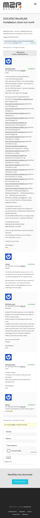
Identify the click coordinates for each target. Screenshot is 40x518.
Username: (9, 432)
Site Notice (25, 514)
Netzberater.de (27, 507)
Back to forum (20, 52)
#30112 (22, 367)
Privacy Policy (16, 514)
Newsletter (22, 511)
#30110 (22, 306)
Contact (29, 511)
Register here (8, 462)
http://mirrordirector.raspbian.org (16, 113)
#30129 (22, 407)
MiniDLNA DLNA (13, 37)
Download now (20, 482)
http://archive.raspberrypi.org (23, 99)
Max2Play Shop (13, 511)
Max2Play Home (8, 31)
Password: (8, 438)
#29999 (22, 71)
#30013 (22, 266)
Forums (16, 31)
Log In (8, 457)
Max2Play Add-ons (26, 31)
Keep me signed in (12, 445)
